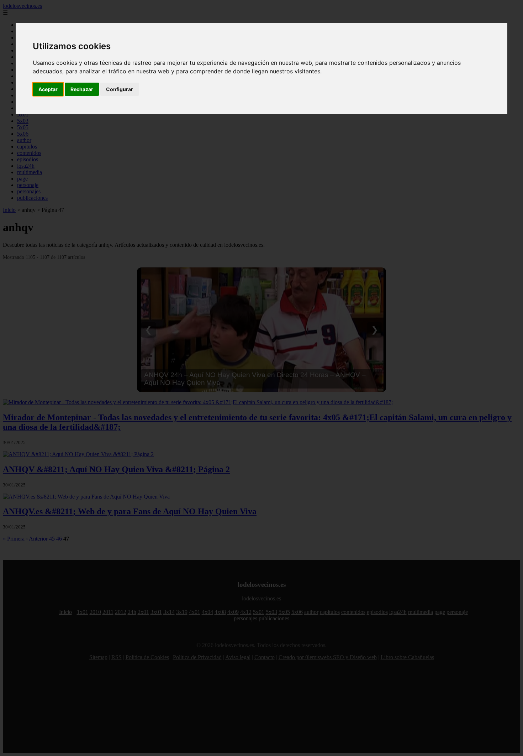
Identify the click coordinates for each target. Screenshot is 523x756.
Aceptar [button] (48, 89)
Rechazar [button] (81, 89)
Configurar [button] (119, 89)
